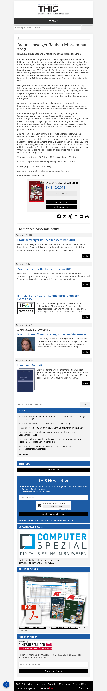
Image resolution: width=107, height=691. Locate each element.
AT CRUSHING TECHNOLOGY (64, 627)
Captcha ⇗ (64, 509)
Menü (55, 21)
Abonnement (61, 202)
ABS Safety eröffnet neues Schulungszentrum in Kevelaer (51, 427)
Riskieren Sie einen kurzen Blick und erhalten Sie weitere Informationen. (46, 520)
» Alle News (24, 454)
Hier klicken (56, 506)
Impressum (40, 684)
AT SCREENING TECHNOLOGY (32, 627)
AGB (18, 684)
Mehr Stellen (53, 469)
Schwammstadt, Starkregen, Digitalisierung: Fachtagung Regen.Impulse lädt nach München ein (50, 440)
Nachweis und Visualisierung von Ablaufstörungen (51, 334)
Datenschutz (27, 684)
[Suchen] (87, 28)
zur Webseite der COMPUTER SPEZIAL (36, 562)
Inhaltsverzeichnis (61, 207)
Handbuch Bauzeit (29, 365)
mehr (85, 256)
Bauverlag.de (85, 688)
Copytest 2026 (79, 684)
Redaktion (52, 684)
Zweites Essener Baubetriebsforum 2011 (44, 269)
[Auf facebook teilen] (59, 218)
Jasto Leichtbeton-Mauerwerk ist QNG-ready (44, 423)
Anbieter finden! (54, 671)
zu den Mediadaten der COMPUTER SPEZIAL (39, 560)
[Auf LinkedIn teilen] (76, 218)
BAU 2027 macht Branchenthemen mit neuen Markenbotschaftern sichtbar (45, 447)
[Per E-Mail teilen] (81, 216)
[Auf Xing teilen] (70, 218)
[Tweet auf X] (64, 218)
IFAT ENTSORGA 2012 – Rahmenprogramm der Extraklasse (48, 297)
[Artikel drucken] (87, 216)
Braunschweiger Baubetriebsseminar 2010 (46, 240)
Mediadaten (64, 684)
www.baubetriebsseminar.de (30, 175)
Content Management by (28, 688)
